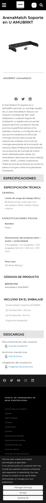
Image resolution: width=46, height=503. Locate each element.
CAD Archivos (15, 356)
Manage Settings (23, 487)
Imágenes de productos (20, 367)
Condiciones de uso (13, 445)
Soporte (8, 413)
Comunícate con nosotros (16, 409)
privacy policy (14, 466)
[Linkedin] (30, 99)
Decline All (23, 498)
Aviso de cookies (12, 449)
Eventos (8, 431)
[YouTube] (18, 380)
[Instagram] (25, 380)
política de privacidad (14, 436)
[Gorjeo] (23, 99)
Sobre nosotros (11, 418)
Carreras (8, 422)
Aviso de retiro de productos (17, 454)
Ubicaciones (10, 427)
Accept (23, 492)
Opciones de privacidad (15, 440)
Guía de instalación (18, 346)
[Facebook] (16, 99)
